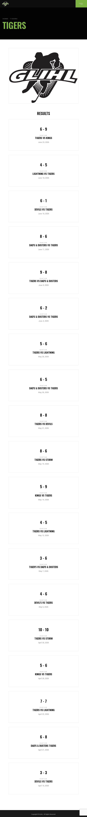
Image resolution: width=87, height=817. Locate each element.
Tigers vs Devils (44, 424)
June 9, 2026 (44, 285)
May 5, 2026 (43, 607)
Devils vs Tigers (44, 209)
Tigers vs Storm (43, 460)
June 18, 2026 (43, 178)
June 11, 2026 (43, 249)
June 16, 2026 (43, 213)
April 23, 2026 (43, 714)
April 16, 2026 (43, 785)
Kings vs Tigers (43, 495)
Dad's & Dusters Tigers (43, 746)
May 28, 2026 (43, 356)
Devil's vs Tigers (43, 602)
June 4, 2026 (44, 321)
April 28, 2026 (43, 678)
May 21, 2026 (43, 428)
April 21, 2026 (43, 750)
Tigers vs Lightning (44, 352)
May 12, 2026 (43, 535)
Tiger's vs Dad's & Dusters (43, 567)
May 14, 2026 (43, 500)
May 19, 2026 (43, 464)
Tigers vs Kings (43, 138)
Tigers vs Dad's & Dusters (43, 281)
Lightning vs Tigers (44, 174)
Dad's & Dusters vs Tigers (43, 245)
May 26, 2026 (43, 392)
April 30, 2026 (43, 642)
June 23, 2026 (43, 142)
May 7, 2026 (43, 571)
